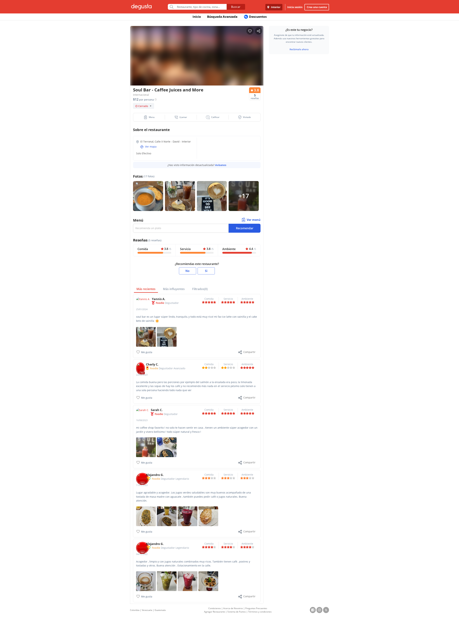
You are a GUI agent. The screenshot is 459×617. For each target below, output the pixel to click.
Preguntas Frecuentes (256, 608)
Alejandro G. (155, 475)
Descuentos (256, 17)
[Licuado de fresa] (146, 447)
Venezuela (147, 610)
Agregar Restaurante (214, 611)
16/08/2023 (142, 420)
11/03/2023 (142, 485)
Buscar (235, 7)
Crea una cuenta (317, 7)
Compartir (249, 352)
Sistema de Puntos (236, 611)
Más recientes (145, 289)
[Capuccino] (167, 336)
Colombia (134, 610)
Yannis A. (158, 299)
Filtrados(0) (200, 289)
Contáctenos (214, 608)
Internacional (141, 94)
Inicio (197, 17)
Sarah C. (157, 410)
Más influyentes (174, 289)
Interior (275, 7)
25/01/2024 (142, 309)
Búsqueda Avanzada (222, 17)
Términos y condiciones (260, 611)
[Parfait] (167, 447)
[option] (196, 62)
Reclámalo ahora (299, 49)
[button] (149, 117)
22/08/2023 (142, 374)
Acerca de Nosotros (233, 608)
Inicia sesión (294, 7)
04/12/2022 (142, 554)
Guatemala (160, 610)
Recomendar (244, 228)
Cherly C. (152, 364)
